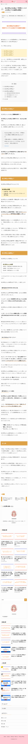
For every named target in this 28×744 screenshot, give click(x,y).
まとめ (6, 99)
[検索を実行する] (25, 599)
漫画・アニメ (6, 726)
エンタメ (5, 717)
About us (16, 736)
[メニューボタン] (1, 1)
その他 (4, 720)
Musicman (6, 145)
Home (5, 736)
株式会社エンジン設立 (12, 96)
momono (14, 518)
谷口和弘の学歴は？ (9, 88)
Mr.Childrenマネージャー (12, 95)
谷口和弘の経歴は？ (9, 91)
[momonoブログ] (14, 1)
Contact (8, 736)
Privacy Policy (21, 736)
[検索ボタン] (26, 1)
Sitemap (12, 736)
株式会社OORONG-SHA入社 (13, 93)
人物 (3, 12)
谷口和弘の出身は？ (9, 86)
